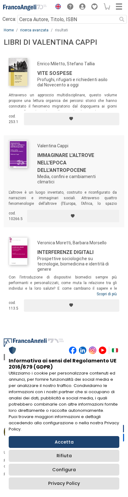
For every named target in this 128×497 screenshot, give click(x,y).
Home (9, 30)
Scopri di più (107, 294)
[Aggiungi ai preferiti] (71, 119)
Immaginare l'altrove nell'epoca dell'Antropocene (65, 162)
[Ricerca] (122, 19)
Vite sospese (54, 73)
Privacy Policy (64, 483)
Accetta (64, 442)
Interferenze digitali (65, 252)
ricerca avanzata (34, 30)
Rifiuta (64, 456)
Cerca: (9, 19)
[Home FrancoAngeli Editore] (25, 7)
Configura (64, 470)
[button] (56, 7)
